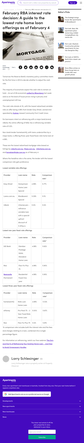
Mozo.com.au (29, 149)
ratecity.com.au (17, 149)
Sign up (72, 3)
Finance (19, 9)
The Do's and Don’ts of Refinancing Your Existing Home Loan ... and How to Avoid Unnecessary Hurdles (28, 343)
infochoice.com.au (43, 149)
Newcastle (8, 274)
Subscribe (42, 437)
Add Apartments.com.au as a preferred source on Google (28, 394)
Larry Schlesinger (25, 358)
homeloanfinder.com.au (15, 152)
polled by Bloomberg (35, 93)
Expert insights (9, 9)
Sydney (16, 113)
